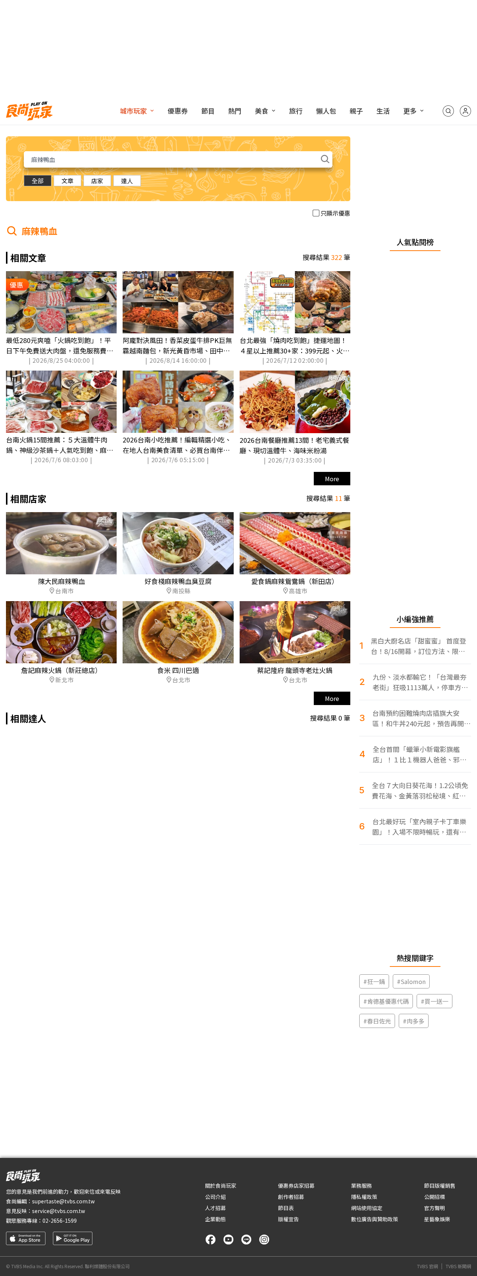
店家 (97, 180)
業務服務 (361, 1185)
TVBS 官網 (427, 1266)
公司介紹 (215, 1196)
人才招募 (215, 1208)
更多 (410, 110)
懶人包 (326, 110)
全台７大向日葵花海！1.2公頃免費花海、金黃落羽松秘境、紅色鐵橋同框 (420, 790)
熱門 (234, 110)
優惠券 (178, 110)
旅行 (296, 110)
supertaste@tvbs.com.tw (63, 1201)
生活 (383, 110)
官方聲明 (434, 1208)
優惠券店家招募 (296, 1185)
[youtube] (228, 1239)
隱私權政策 (364, 1196)
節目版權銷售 (439, 1185)
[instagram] (264, 1239)
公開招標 (434, 1196)
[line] (246, 1239)
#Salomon (411, 981)
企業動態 (215, 1219)
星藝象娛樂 (437, 1219)
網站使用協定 (366, 1208)
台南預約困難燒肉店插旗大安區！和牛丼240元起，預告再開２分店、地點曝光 (421, 718)
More (332, 478)
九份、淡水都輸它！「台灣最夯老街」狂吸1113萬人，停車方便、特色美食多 (420, 682)
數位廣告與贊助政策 (374, 1219)
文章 (67, 180)
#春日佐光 (377, 1020)
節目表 (286, 1208)
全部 (38, 180)
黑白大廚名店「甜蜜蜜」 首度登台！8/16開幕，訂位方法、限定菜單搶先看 (418, 646)
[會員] (465, 111)
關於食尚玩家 (220, 1185)
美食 (261, 110)
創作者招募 (291, 1196)
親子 (356, 110)
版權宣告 (288, 1219)
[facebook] (210, 1239)
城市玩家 (133, 110)
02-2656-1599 (59, 1220)
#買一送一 (434, 1001)
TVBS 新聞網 (458, 1266)
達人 (127, 180)
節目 (208, 110)
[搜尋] (448, 111)
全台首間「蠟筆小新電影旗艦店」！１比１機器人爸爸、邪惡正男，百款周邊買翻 (420, 754)
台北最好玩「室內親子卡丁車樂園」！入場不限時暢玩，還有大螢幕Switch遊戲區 (419, 826)
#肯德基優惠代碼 (386, 1001)
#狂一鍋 (374, 981)
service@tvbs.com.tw (58, 1211)
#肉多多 (413, 1020)
